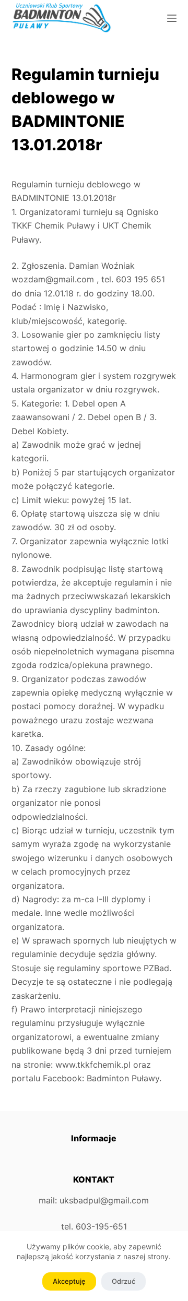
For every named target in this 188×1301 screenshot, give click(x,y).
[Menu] (172, 18)
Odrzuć (123, 1281)
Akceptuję (69, 1281)
